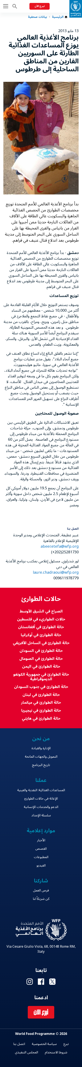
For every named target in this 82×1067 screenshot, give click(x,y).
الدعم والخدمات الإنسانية (41, 806)
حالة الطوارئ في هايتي (41, 718)
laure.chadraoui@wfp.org (56, 572)
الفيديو (41, 865)
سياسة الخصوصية (44, 1043)
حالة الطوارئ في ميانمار (41, 702)
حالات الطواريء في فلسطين (41, 619)
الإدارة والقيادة (41, 748)
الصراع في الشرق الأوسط (41, 611)
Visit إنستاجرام (29, 981)
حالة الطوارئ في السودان (41, 651)
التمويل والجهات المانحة (41, 756)
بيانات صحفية (37, 17)
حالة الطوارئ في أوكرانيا (41, 635)
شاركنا (41, 880)
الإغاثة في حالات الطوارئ (41, 798)
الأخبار (41, 840)
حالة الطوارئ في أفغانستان (41, 627)
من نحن (41, 738)
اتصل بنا (19, 1043)
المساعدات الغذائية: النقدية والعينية (41, 790)
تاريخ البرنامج (41, 765)
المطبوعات (41, 857)
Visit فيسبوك (41, 981)
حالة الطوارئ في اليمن (41, 666)
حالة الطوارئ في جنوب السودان (41, 687)
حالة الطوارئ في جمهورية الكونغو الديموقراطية (41, 677)
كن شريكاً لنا (41, 898)
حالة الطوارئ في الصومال (41, 659)
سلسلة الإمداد (41, 815)
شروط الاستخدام (56, 1052)
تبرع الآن (39, 6)
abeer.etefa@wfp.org (60, 546)
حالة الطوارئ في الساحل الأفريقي (41, 643)
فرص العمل (41, 890)
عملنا (41, 780)
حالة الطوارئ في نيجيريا (41, 710)
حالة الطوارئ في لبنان (41, 695)
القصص (41, 848)
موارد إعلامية (41, 830)
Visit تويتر (52, 981)
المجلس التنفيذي (26, 1052)
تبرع (66, 1043)
